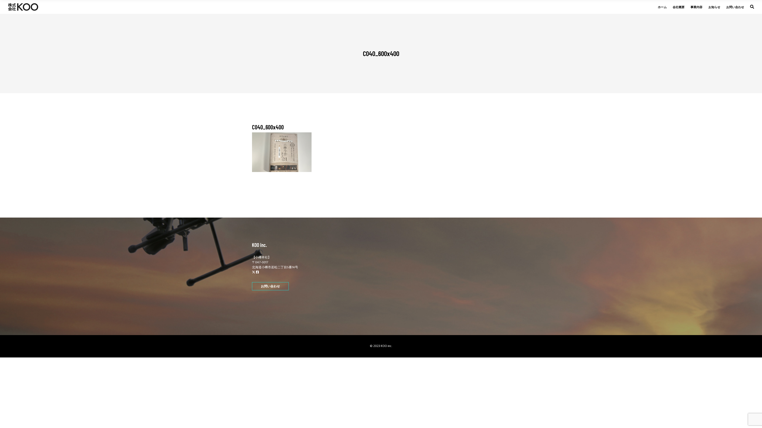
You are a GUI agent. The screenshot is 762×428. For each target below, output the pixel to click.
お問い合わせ (270, 286)
